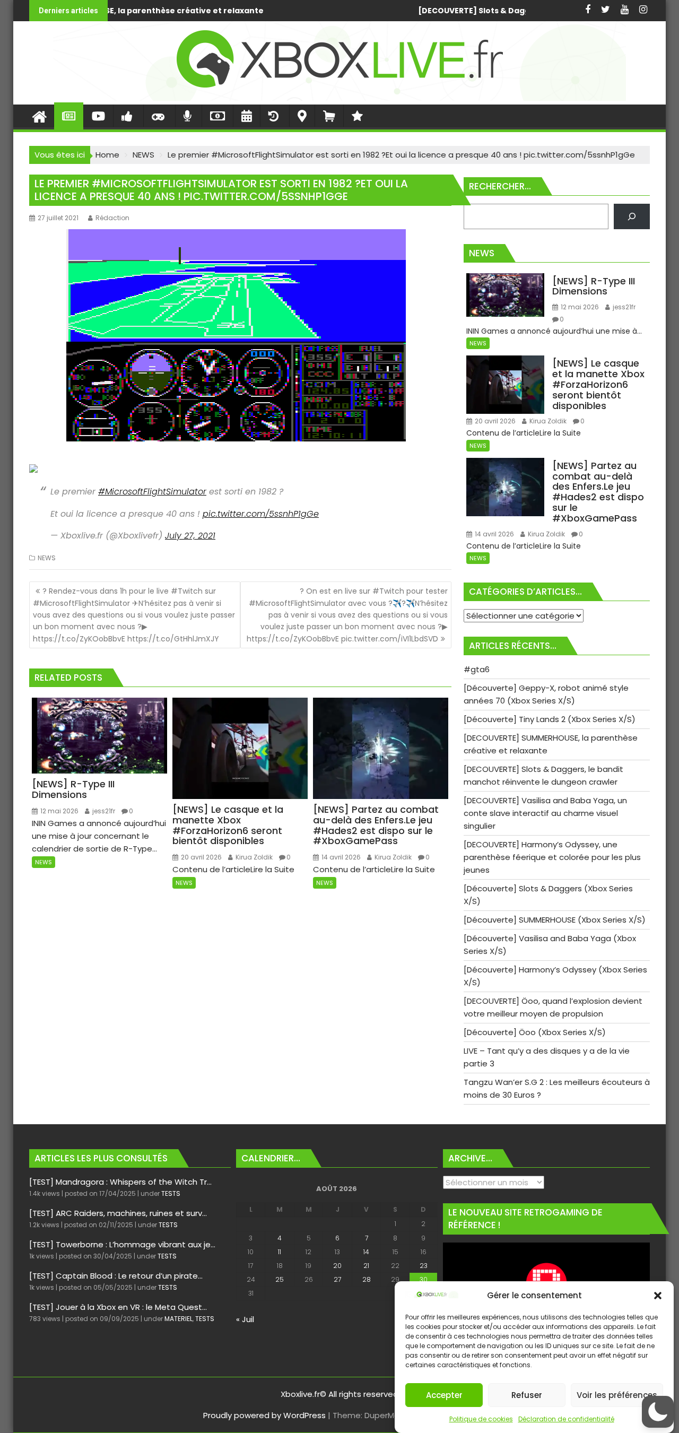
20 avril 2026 (200, 857)
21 (366, 1265)
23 (424, 1265)
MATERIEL (178, 1318)
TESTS (170, 1193)
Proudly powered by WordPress (264, 1415)
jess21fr (103, 810)
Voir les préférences (617, 1395)
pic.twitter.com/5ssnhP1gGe (261, 514)
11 (279, 1251)
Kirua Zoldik (253, 857)
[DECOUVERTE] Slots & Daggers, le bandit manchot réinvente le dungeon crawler (402, 10)
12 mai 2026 (59, 810)
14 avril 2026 (340, 857)
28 (366, 1279)
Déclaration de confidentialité (566, 1418)
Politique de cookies (481, 1418)
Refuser (526, 1395)
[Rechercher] (632, 216)
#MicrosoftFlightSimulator (152, 491)
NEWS (47, 557)
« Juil (245, 1319)
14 (366, 1251)
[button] (657, 1295)
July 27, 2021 (190, 535)
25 (279, 1279)
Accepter (444, 1395)
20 (337, 1265)
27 (337, 1279)
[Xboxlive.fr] (339, 97)
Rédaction (112, 217)
